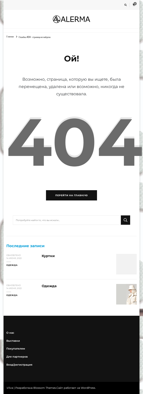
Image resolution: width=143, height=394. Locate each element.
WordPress (88, 388)
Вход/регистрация (19, 364)
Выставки (13, 340)
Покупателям (15, 348)
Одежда (12, 265)
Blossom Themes (44, 388)
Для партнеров (17, 356)
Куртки (48, 256)
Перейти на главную (71, 195)
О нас (10, 332)
